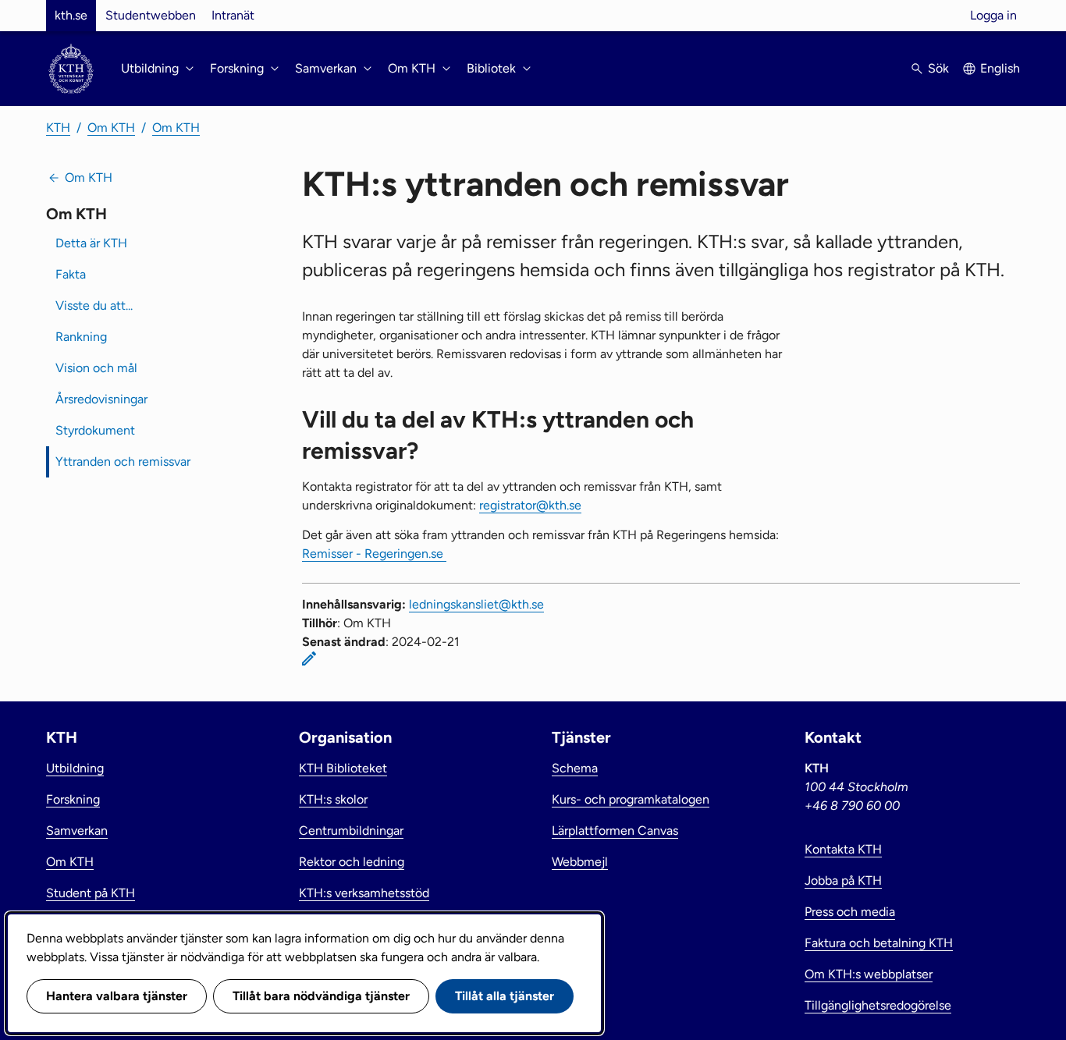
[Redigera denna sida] (309, 658)
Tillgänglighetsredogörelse (878, 1005)
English (1000, 68)
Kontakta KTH (843, 849)
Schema (575, 768)
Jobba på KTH (843, 880)
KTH (58, 127)
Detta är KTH (91, 243)
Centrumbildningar (351, 830)
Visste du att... (94, 305)
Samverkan (77, 830)
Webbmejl (580, 861)
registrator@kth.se (530, 505)
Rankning (81, 336)
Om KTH (111, 127)
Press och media (850, 911)
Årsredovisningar (101, 399)
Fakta (70, 274)
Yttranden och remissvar (122, 461)
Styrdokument (95, 430)
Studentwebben (150, 15)
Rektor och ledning (351, 861)
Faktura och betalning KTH (879, 942)
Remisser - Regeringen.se (374, 553)
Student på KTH (90, 893)
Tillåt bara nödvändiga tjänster (321, 996)
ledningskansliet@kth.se (476, 604)
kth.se (71, 15)
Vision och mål (96, 367)
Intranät (232, 15)
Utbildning (75, 768)
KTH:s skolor (333, 799)
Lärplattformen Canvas (615, 830)
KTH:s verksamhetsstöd (364, 893)
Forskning (73, 799)
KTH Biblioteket (343, 768)
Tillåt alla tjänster (504, 996)
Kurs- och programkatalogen (630, 799)
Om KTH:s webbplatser (869, 974)
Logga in (993, 15)
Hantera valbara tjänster (116, 996)
